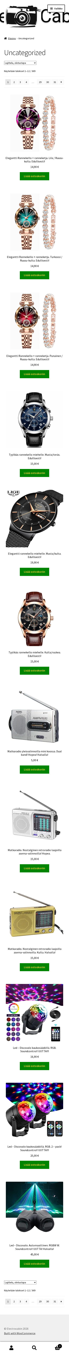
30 (47, 82)
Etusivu (12, 38)
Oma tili (11, 1348)
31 (55, 82)
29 (40, 82)
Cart (53, 1344)
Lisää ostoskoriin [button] (34, 176)
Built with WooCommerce (19, 1333)
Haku (34, 1348)
